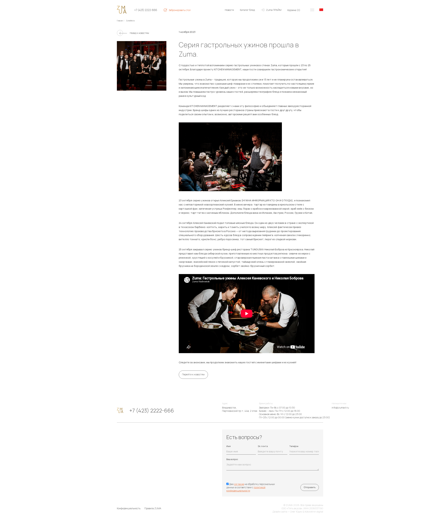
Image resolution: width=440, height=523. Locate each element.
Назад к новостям (139, 33)
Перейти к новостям (193, 374)
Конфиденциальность (128, 508)
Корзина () (293, 10)
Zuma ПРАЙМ (273, 10)
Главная (120, 20)
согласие (239, 484)
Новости (229, 10)
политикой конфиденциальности (245, 489)
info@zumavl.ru (340, 407)
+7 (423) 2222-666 (145, 10)
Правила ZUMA (152, 508)
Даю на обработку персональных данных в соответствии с (250, 487)
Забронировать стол (180, 10)
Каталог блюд (247, 10)
